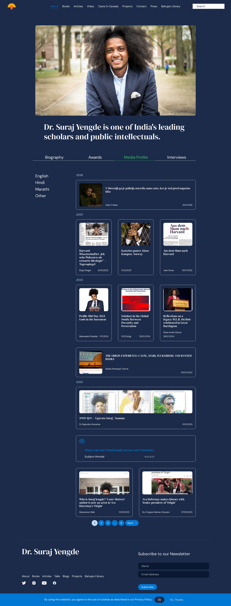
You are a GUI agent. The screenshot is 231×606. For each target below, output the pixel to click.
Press (154, 6)
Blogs (66, 576)
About (26, 576)
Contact (141, 6)
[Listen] (82, 448)
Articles (78, 6)
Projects (77, 576)
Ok (159, 599)
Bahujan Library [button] (170, 6)
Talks (57, 576)
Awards (95, 157)
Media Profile (136, 157)
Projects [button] (127, 6)
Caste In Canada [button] (108, 6)
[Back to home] (11, 6)
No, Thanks (176, 599)
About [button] (54, 6)
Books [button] (66, 6)
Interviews (176, 157)
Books (36, 576)
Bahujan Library (94, 576)
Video (90, 6)
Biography (54, 157)
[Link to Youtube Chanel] (44, 582)
